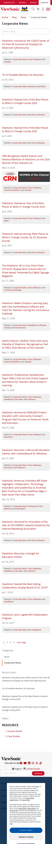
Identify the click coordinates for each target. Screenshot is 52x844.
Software (42, 325)
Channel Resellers (12, 190)
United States (33, 768)
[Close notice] (41, 786)
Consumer (44, 2)
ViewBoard (32, 325)
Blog (14, 17)
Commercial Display (13, 290)
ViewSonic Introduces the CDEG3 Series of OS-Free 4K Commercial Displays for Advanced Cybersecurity (25, 44)
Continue (38, 773)
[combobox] (26, 31)
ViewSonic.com (9, 2)
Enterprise (32, 506)
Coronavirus (20, 327)
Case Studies (13, 736)
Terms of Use (25, 800)
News (24, 17)
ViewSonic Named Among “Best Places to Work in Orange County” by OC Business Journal (25, 237)
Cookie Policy (14, 800)
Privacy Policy (29, 798)
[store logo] (15, 9)
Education (22, 2)
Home (5, 17)
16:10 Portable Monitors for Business (23, 74)
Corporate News (20, 59)
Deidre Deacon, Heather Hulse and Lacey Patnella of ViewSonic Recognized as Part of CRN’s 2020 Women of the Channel (25, 344)
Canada (7, 61)
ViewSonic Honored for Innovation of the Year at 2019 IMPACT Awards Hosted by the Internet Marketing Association (26, 525)
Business (33, 2)
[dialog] (26, 810)
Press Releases (34, 59)
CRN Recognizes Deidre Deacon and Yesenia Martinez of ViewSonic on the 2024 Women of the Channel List (26, 159)
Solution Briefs (14, 731)
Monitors (32, 86)
